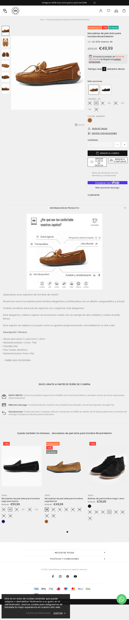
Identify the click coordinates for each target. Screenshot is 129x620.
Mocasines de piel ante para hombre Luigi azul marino (85, 500)
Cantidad (93, 140)
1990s (15, 11)
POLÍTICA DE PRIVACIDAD (38, 613)
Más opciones (95, 81)
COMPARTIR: (94, 195)
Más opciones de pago (107, 187)
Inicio (42, 19)
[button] (93, 90)
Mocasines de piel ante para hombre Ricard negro (42, 500)
